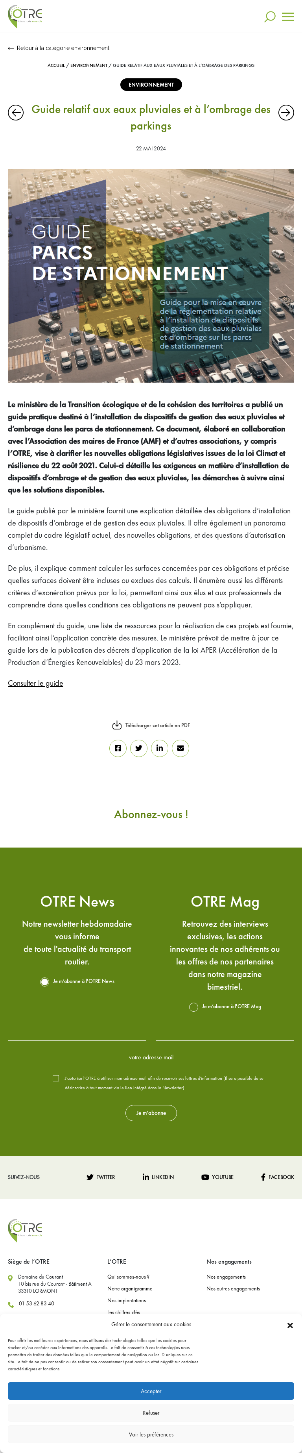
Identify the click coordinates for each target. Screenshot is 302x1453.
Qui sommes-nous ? (128, 1276)
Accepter (151, 1391)
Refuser (151, 1413)
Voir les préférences (151, 1434)
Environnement (88, 65)
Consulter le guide (35, 683)
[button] (290, 1324)
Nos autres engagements (233, 1288)
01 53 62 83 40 (36, 1303)
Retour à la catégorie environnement (63, 48)
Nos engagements (226, 1276)
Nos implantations (126, 1300)
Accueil (56, 65)
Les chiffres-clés (123, 1312)
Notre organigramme (130, 1288)
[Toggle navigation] (288, 17)
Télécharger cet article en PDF (157, 725)
